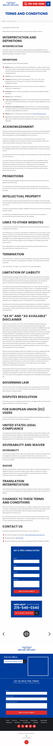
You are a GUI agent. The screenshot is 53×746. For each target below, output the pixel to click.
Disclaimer (17, 722)
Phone (15, 572)
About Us (14, 720)
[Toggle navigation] (48, 3)
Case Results (34, 720)
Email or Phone (9, 696)
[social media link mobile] (18, 726)
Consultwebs (27, 738)
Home (3, 21)
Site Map (35, 722)
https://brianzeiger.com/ (39, 114)
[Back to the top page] (26, 742)
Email (15, 565)
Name (15, 558)
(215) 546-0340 (19, 538)
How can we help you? (11, 702)
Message (16, 579)
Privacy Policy (27, 722)
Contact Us (44, 722)
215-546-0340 (36, 3)
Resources (9, 722)
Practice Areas (24, 720)
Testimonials (43, 720)
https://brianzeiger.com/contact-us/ (35, 535)
